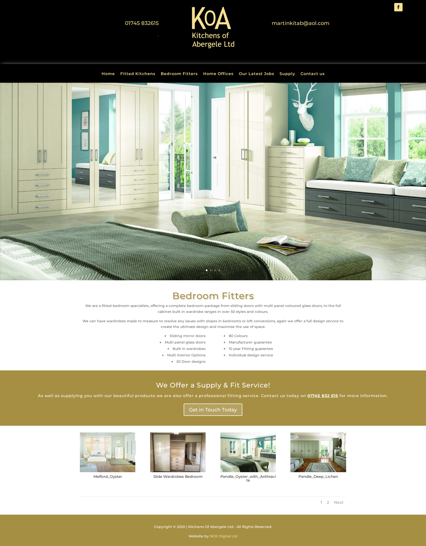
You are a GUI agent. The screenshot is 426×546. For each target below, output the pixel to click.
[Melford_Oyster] (107, 471)
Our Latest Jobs (256, 74)
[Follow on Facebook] (398, 7)
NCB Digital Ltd (223, 536)
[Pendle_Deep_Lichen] (318, 471)
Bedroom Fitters (179, 74)
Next (339, 502)
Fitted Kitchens (137, 74)
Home (108, 74)
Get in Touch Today (213, 410)
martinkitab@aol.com (300, 23)
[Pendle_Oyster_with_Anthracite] (248, 471)
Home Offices (218, 74)
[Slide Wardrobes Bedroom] (178, 471)
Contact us (313, 74)
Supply (287, 74)
